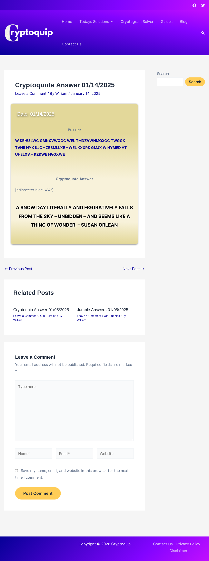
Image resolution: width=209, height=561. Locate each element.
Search (163, 74)
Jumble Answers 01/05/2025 (102, 309)
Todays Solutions (94, 21)
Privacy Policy (188, 544)
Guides (166, 21)
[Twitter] (203, 5)
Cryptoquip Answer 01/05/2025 (41, 309)
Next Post (133, 269)
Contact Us (71, 44)
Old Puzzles (48, 315)
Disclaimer (178, 551)
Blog (184, 21)
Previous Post (18, 269)
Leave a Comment (31, 93)
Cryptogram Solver (137, 21)
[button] (111, 21)
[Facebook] (194, 5)
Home (67, 21)
